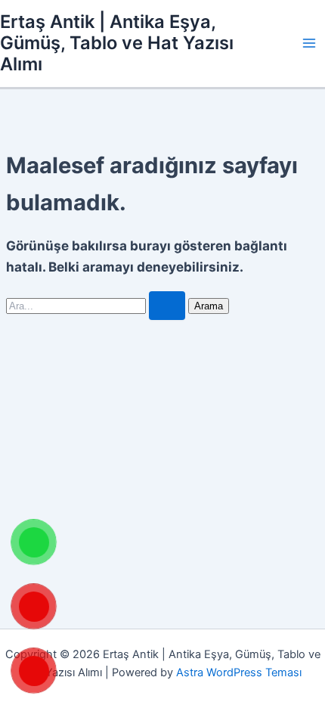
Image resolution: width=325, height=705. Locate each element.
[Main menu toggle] (309, 43)
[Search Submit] (167, 306)
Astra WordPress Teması (239, 672)
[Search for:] (97, 305)
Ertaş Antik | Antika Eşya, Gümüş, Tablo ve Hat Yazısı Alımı (117, 43)
